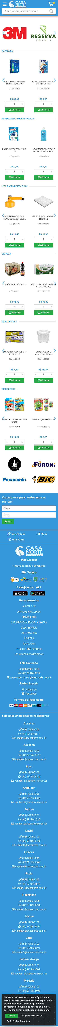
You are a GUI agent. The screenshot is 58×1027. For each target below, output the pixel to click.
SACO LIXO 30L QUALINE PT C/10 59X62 (14, 353)
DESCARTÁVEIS (29, 627)
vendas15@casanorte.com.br (30, 780)
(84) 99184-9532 (31, 776)
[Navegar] (3, 33)
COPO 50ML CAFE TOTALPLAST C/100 (43, 353)
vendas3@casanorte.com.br (30, 845)
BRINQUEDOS (29, 617)
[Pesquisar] (52, 11)
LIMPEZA (29, 638)
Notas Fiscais (17, 539)
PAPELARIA (29, 643)
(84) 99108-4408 (31, 990)
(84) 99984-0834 (31, 883)
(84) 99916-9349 (31, 840)
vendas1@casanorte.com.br (30, 888)
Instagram (31, 689)
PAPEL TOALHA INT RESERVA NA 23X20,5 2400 (43, 285)
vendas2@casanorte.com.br (30, 909)
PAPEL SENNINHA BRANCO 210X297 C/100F (43, 82)
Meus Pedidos (18, 534)
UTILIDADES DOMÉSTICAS (29, 654)
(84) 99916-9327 (31, 673)
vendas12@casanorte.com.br (30, 823)
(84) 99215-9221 (31, 948)
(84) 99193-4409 (31, 862)
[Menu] (4, 4)
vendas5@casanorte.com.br (30, 738)
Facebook (30, 693)
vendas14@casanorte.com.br (30, 802)
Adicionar (16, 110)
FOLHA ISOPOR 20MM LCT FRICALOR (43, 217)
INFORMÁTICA (29, 633)
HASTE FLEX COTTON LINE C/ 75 (14, 150)
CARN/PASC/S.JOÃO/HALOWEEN (29, 622)
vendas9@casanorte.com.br (30, 952)
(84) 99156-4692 (31, 926)
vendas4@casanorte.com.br (30, 759)
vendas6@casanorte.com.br (30, 930)
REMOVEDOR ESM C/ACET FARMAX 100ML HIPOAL (44, 150)
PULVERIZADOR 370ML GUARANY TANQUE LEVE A (14, 217)
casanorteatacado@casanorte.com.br (31, 677)
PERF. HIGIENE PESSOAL (29, 649)
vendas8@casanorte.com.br (30, 866)
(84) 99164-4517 (31, 733)
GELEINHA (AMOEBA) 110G (43, 419)
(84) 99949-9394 (31, 905)
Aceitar (11, 1016)
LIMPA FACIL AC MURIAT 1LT (15, 284)
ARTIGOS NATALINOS (29, 611)
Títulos (43, 534)
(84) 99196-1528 (31, 819)
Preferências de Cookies (18, 1021)
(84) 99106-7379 (31, 755)
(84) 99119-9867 (31, 969)
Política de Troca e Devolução (29, 565)
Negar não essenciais (32, 1016)
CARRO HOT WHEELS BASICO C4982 (14, 420)
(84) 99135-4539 (31, 798)
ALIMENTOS (29, 606)
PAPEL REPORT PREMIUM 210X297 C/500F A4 (14, 82)
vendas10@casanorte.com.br (30, 973)
